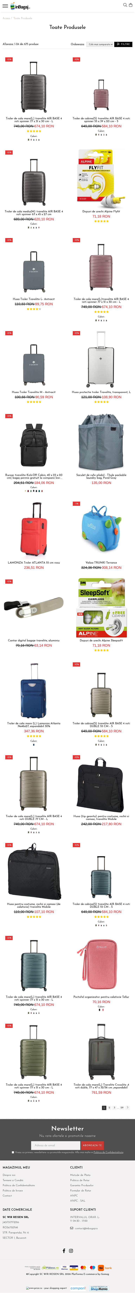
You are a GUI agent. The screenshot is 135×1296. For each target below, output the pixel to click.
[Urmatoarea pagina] (127, 1108)
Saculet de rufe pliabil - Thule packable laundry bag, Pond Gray (101, 476)
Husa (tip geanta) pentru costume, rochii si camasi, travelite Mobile (101, 818)
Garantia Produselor (82, 1185)
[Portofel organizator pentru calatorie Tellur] (101, 964)
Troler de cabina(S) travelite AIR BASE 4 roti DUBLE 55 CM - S (101, 725)
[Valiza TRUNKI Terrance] (101, 530)
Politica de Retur (79, 1180)
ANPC (74, 1196)
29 (122, 1107)
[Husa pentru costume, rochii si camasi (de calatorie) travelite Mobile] (34, 871)
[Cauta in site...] (125, 5)
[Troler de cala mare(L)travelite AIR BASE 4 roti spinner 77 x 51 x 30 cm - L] (101, 266)
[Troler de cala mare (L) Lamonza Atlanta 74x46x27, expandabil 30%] (34, 690)
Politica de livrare (13, 1190)
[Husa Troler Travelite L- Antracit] (34, 266)
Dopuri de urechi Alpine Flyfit (101, 211)
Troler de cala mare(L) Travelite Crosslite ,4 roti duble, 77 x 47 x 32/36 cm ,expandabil (101, 1086)
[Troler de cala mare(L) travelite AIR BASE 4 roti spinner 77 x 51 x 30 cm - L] (34, 85)
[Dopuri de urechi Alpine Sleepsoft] (101, 608)
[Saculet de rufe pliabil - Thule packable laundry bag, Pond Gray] (101, 442)
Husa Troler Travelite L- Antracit (34, 299)
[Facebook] (64, 1251)
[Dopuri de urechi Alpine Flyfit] (101, 178)
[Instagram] (71, 1251)
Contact (7, 1196)
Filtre (125, 44)
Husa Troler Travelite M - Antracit (34, 392)
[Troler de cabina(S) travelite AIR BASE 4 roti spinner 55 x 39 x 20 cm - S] (101, 85)
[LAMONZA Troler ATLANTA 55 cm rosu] (34, 530)
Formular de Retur (80, 1190)
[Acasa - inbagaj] (24, 6)
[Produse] (6, 7)
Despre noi (9, 1175)
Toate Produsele (22, 18)
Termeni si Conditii (13, 1180)
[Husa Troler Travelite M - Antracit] (34, 359)
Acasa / (8, 18)
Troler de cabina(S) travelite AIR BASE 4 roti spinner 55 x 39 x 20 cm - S (101, 120)
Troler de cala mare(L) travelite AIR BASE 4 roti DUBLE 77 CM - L (34, 818)
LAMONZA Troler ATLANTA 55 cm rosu (34, 562)
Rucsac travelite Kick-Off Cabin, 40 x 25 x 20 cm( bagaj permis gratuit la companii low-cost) (33, 476)
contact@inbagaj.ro (86, 1228)
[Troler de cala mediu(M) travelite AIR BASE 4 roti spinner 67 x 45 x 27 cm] (34, 178)
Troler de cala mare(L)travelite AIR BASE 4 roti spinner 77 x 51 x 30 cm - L (101, 300)
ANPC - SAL (77, 1201)
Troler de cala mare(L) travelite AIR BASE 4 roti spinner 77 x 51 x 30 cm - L (34, 120)
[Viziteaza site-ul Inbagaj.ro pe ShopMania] (99, 1288)
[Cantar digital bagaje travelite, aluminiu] (34, 608)
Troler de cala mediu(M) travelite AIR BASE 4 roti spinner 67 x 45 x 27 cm (34, 213)
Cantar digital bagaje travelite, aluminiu (33, 640)
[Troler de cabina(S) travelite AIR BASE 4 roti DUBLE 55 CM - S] (101, 690)
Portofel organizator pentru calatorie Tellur (101, 997)
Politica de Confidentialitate (108, 1152)
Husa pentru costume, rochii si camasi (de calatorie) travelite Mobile (33, 905)
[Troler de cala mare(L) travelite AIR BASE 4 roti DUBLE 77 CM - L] (34, 783)
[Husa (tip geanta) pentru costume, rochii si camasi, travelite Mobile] (101, 783)
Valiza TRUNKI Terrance (101, 562)
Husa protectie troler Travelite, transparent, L (101, 392)
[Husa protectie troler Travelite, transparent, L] (101, 359)
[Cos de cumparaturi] (130, 5)
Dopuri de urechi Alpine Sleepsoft (101, 640)
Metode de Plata (80, 1175)
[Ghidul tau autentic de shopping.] (78, 1288)
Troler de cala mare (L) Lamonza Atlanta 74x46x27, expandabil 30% (33, 725)
